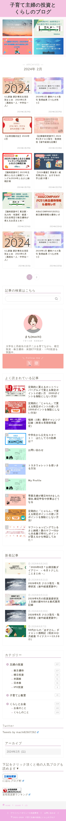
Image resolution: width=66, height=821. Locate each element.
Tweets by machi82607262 (19, 732)
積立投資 (36, 675)
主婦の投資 (34, 664)
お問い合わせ (50, 813)
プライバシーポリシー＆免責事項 (24, 813)
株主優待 (36, 670)
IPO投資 (36, 687)
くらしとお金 (34, 704)
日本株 (36, 683)
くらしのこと (36, 712)
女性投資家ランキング (15, 794)
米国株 (36, 679)
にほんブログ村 (12, 780)
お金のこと (36, 708)
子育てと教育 (34, 695)
